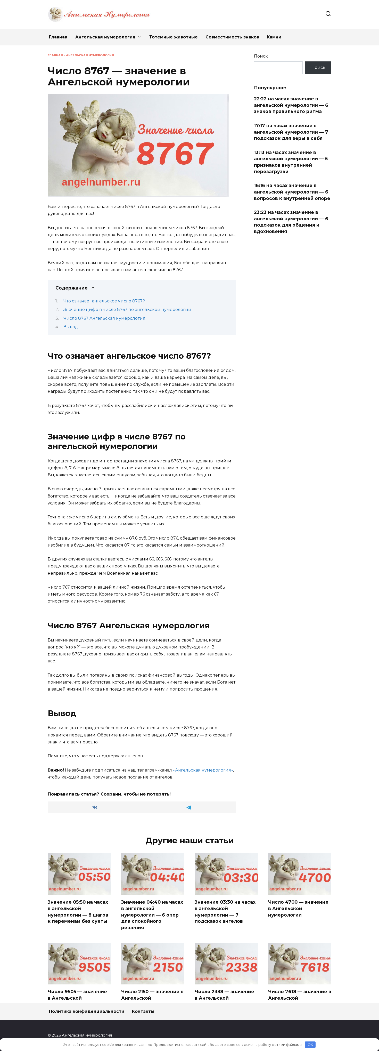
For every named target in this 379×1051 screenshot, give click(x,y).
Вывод (70, 326)
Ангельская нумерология (105, 37)
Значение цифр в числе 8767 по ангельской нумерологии (127, 309)
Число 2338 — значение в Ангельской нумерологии (224, 998)
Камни (274, 37)
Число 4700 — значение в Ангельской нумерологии (298, 908)
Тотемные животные (173, 37)
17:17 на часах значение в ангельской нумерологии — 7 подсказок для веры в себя (291, 132)
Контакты (143, 1011)
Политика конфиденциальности (86, 1011)
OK (310, 1044)
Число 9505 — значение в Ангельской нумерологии (77, 998)
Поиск (261, 56)
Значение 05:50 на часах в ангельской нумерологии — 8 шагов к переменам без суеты (78, 911)
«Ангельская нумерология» (203, 770)
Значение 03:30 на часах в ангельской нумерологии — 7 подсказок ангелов (225, 911)
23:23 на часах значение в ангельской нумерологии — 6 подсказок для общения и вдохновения (291, 222)
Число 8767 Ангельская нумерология (104, 318)
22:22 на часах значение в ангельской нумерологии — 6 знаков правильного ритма (291, 105)
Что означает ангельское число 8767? (104, 301)
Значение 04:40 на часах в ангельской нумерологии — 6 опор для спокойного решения (152, 914)
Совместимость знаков (232, 37)
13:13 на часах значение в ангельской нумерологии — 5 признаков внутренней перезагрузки (291, 162)
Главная (58, 37)
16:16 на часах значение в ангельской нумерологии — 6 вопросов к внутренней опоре (292, 192)
